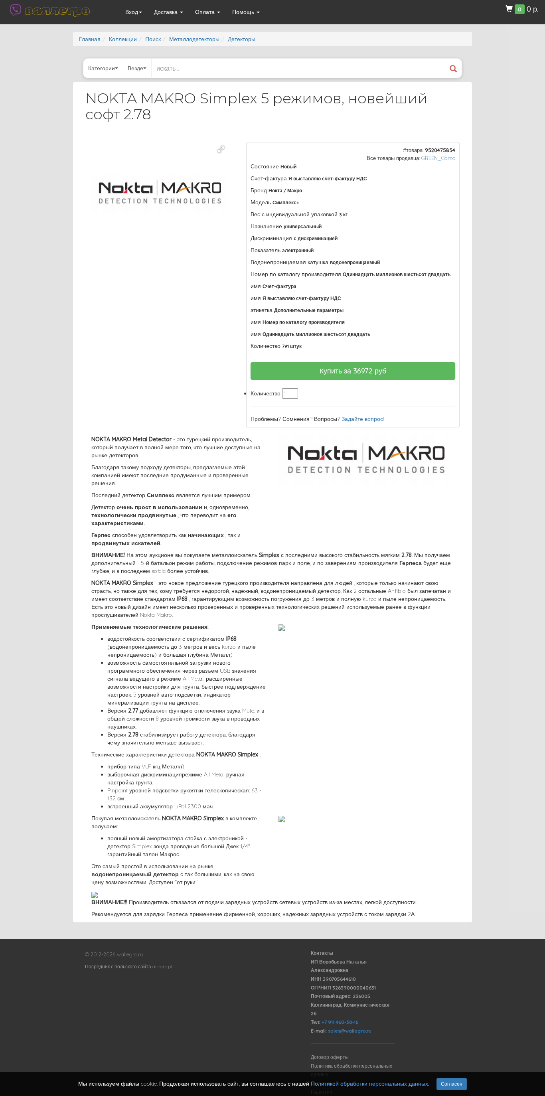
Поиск (153, 39)
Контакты (322, 953)
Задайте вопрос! (363, 419)
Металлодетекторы (194, 39)
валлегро (57, 10)
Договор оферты (330, 1057)
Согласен (451, 1084)
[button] (221, 149)
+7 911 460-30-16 (340, 1022)
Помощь (244, 12)
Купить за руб (353, 370)
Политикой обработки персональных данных (369, 1083)
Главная (90, 39)
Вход (131, 12)
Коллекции (123, 39)
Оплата (205, 12)
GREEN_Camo (438, 158)
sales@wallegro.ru (349, 1031)
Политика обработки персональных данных (351, 1070)
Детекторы (241, 39)
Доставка (166, 12)
